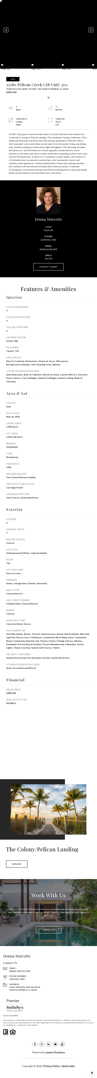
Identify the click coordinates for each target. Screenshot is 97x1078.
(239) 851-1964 (48, 239)
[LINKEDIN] (48, 1044)
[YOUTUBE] (55, 1044)
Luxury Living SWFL (10, 1015)
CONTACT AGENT (48, 267)
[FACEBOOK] (34, 1044)
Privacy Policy (52, 1066)
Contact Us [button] (48, 930)
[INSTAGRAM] (41, 1044)
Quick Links (68, 1066)
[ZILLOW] (62, 1044)
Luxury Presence (55, 1052)
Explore (16, 864)
